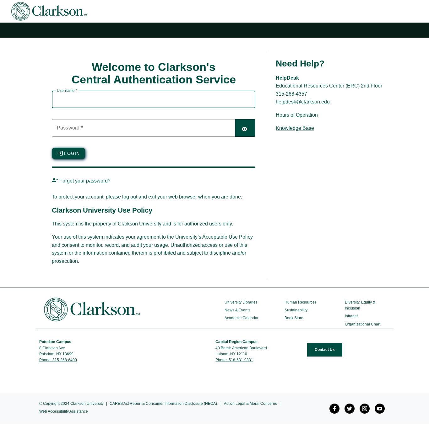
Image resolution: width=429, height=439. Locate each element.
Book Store (294, 318)
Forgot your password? (85, 180)
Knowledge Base (295, 128)
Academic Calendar (241, 318)
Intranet (351, 316)
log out (129, 196)
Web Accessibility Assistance (63, 411)
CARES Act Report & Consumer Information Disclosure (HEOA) (163, 403)
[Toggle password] (245, 128)
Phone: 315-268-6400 (58, 360)
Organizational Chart (362, 324)
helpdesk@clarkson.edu (303, 101)
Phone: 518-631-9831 (234, 360)
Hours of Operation (297, 115)
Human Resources (301, 302)
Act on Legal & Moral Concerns (250, 403)
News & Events (237, 310)
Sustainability (296, 310)
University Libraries (241, 302)
